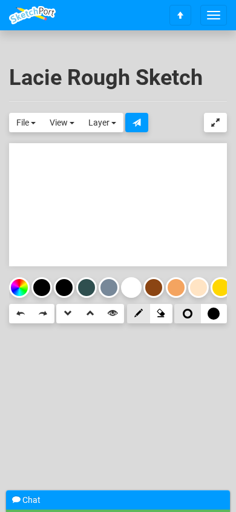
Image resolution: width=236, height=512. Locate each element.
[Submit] (136, 122)
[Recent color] (41, 287)
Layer (99, 122)
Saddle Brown (153, 287)
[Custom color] (19, 287)
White (131, 287)
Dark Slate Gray (86, 287)
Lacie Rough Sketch (106, 78)
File (23, 122)
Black (64, 287)
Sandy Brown (176, 287)
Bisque (198, 287)
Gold (221, 287)
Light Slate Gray (109, 287)
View (60, 122)
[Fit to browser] (215, 122)
